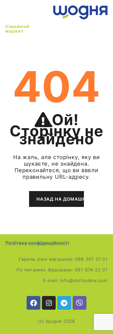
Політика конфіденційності (37, 243)
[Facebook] (33, 303)
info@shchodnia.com (84, 280)
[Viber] (79, 303)
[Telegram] (64, 303)
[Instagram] (49, 303)
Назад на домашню (60, 199)
